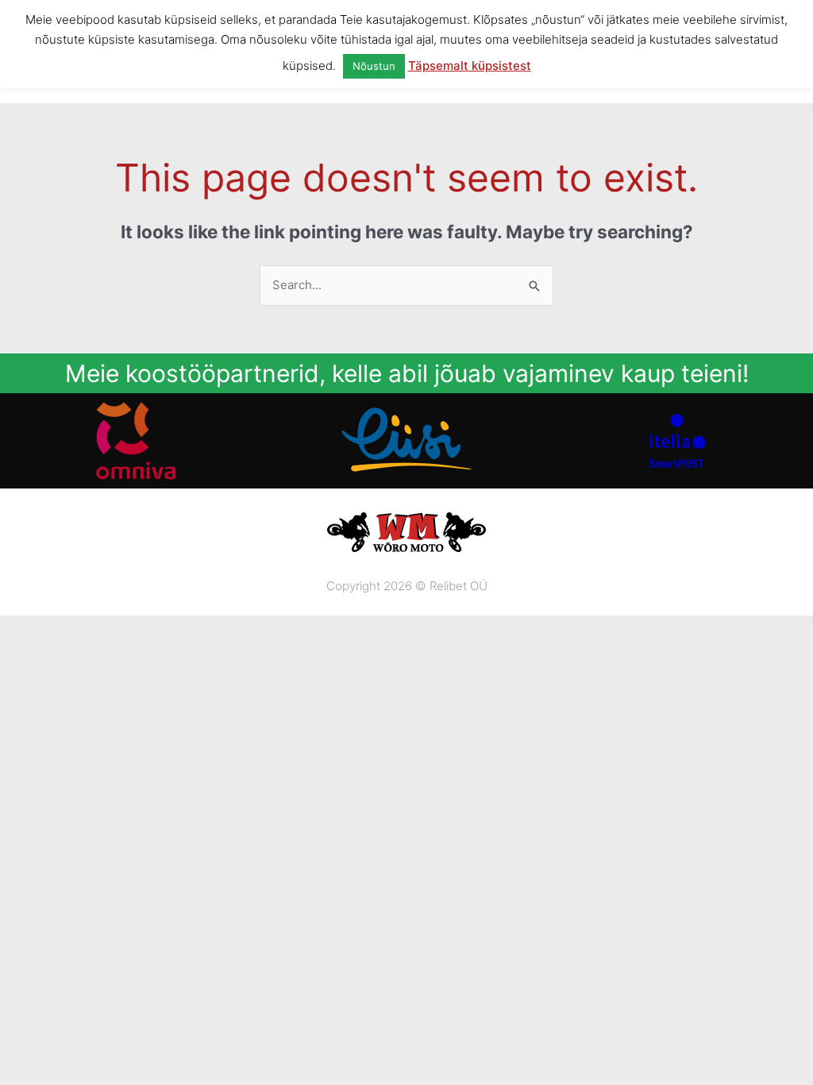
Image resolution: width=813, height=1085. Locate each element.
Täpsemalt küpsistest (469, 65)
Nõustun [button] (374, 66)
